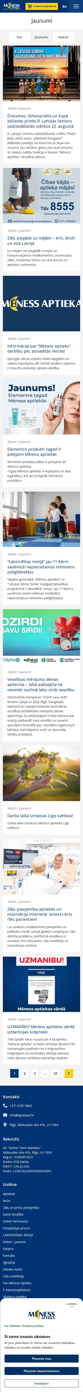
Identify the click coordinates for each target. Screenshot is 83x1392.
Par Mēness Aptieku (17, 1283)
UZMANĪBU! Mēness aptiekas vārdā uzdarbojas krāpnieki (40, 1029)
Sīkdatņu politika (14, 1297)
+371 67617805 (21, 1106)
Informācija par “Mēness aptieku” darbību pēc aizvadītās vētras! (39, 349)
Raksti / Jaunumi (19, 108)
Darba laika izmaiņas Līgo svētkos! (40, 815)
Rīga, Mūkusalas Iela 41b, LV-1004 (34, 1125)
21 (55, 1073)
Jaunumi (41, 37)
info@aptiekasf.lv (22, 1115)
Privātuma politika (32, 1326)
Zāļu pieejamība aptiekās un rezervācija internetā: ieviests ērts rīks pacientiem (39, 914)
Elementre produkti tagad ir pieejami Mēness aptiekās (34, 452)
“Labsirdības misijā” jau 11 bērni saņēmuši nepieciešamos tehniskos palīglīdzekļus (41, 567)
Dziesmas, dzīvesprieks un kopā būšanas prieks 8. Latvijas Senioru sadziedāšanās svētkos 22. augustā (40, 121)
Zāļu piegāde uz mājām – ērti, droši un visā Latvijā (41, 241)
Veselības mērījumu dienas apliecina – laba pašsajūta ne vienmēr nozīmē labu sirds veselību (41, 684)
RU (64, 6)
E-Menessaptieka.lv (16, 1290)
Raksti (63, 37)
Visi (19, 37)
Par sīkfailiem (12, 1326)
